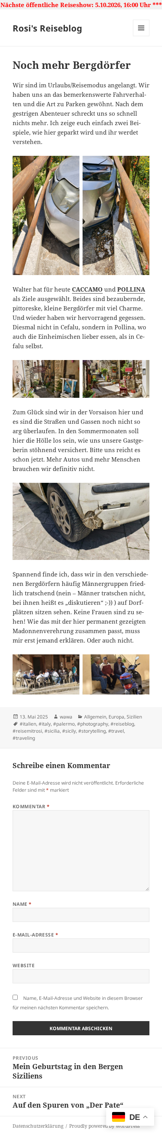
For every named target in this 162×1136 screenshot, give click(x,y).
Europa (116, 716)
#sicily (69, 731)
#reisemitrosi (27, 731)
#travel (116, 731)
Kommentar (31, 806)
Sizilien (134, 716)
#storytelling (92, 731)
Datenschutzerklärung (38, 1126)
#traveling (24, 738)
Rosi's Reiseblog (47, 28)
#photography (92, 723)
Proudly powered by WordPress (104, 1126)
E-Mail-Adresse (36, 934)
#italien (28, 723)
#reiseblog (122, 723)
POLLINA (131, 289)
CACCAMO (87, 289)
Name (22, 904)
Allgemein (95, 716)
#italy (45, 723)
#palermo (64, 723)
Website (24, 965)
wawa (66, 716)
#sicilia (52, 731)
